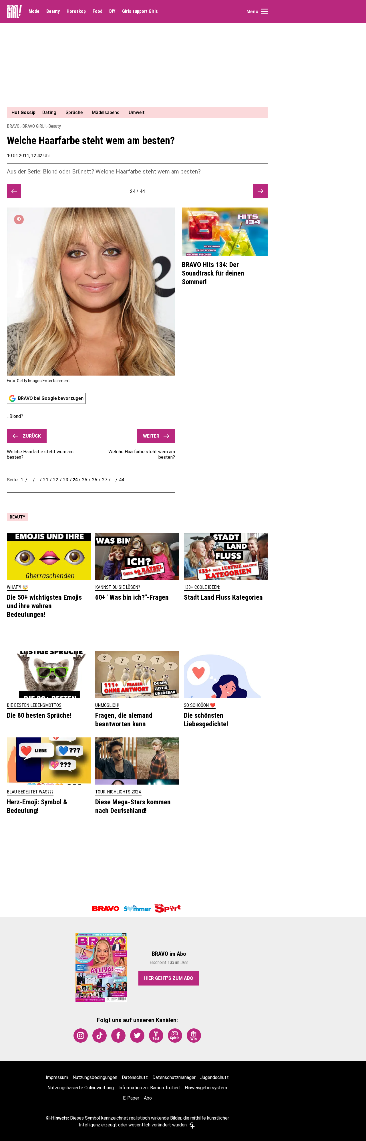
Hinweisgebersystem (206, 1087)
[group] (134, 112)
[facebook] (118, 1035)
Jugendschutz (214, 1077)
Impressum (57, 1077)
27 (104, 479)
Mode (34, 11)
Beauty (53, 11)
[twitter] (137, 1035)
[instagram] (80, 1035)
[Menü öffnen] (264, 11)
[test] (156, 1035)
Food (97, 11)
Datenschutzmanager (174, 1077)
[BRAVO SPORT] (168, 908)
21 (45, 479)
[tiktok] (99, 1035)
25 (84, 479)
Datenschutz (135, 1077)
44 (121, 479)
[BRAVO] (106, 908)
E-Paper (131, 1098)
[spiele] (175, 1035)
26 (94, 479)
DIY (112, 11)
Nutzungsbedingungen (95, 1077)
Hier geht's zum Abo (168, 978)
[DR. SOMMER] (137, 908)
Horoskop (76, 11)
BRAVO (13, 126)
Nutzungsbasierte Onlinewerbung (80, 1087)
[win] (194, 1035)
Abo (148, 1098)
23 (65, 479)
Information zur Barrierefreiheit (149, 1087)
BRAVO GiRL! (33, 126)
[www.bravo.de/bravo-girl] (14, 11)
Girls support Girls (140, 11)
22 (55, 479)
